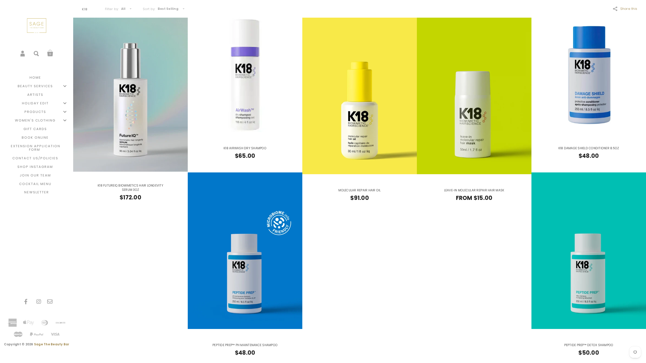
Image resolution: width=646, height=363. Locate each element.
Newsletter (36, 192)
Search (36, 53)
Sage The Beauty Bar (51, 344)
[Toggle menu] (65, 86)
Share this (628, 8)
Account (23, 53)
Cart (50, 53)
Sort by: (149, 9)
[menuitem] (36, 77)
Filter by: (112, 9)
